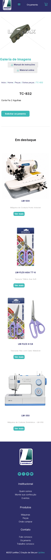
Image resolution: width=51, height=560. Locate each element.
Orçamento (32, 4)
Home (10, 82)
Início (3, 82)
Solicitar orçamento (15, 113)
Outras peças (28, 82)
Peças (18, 82)
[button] (19, 4)
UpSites (41, 552)
